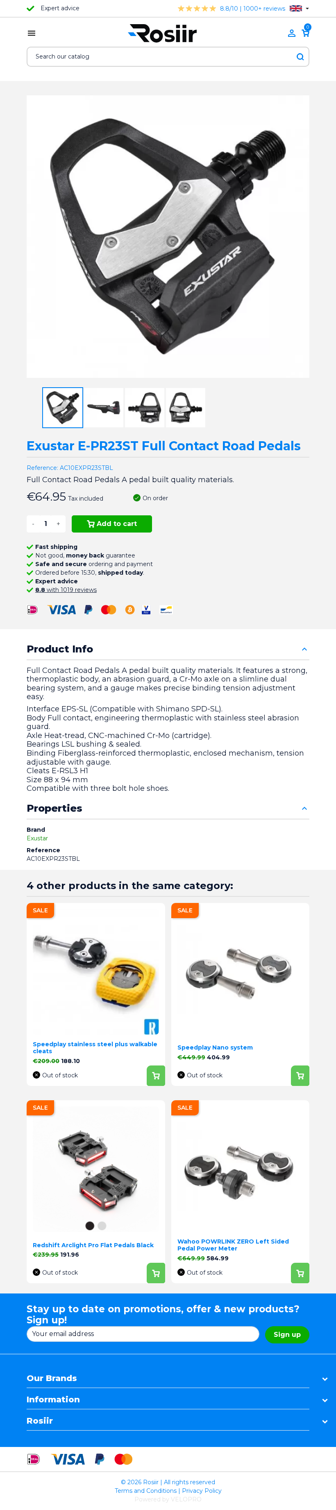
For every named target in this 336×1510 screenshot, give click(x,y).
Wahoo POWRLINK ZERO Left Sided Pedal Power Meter (233, 1245)
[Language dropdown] (299, 8)
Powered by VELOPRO (168, 1499)
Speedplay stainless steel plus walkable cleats (95, 1048)
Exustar (37, 838)
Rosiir (40, 1421)
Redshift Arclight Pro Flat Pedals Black (93, 1245)
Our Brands (52, 1378)
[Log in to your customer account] (291, 33)
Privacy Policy (202, 1490)
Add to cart (117, 524)
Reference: (42, 468)
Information (53, 1399)
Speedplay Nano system (215, 1047)
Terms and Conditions (146, 1490)
